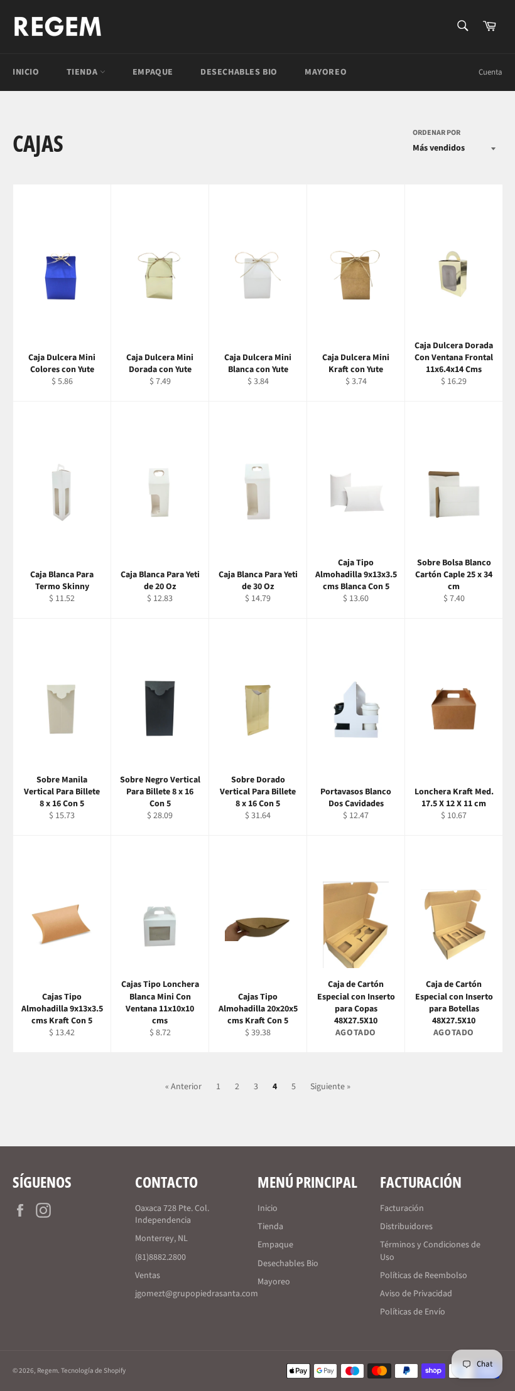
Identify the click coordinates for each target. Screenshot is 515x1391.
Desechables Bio (239, 72)
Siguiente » (330, 1086)
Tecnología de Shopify (93, 1370)
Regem (47, 1370)
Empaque (153, 72)
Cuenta (490, 72)
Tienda (83, 72)
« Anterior (183, 1086)
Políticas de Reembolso (423, 1275)
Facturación (402, 1208)
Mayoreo (326, 72)
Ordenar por (436, 133)
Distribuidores (406, 1226)
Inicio (26, 72)
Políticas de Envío (412, 1312)
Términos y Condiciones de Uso (430, 1251)
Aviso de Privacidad (416, 1293)
